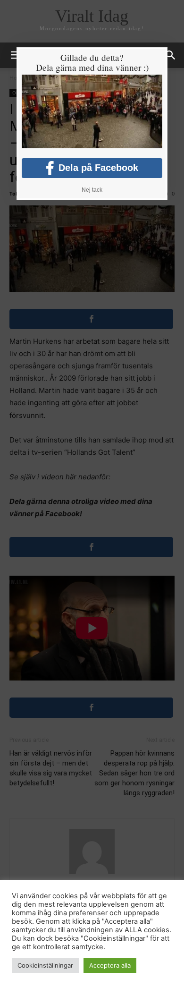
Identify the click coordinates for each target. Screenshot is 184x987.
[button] (171, 55)
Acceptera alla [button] (110, 965)
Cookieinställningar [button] (45, 965)
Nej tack (92, 190)
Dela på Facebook (98, 167)
